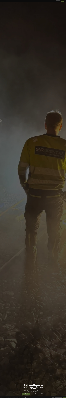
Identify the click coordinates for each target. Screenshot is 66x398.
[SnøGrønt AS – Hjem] (3, 1)
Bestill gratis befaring (34, 393)
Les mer (25, 397)
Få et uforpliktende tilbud (26, 393)
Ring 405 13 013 (41, 393)
